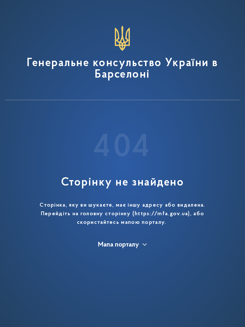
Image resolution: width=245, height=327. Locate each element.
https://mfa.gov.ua (161, 214)
